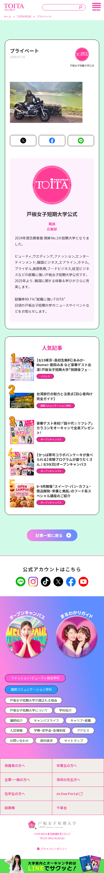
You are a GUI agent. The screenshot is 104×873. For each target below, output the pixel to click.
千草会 (62, 807)
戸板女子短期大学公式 (52, 214)
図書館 (10, 807)
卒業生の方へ (67, 765)
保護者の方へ (15, 765)
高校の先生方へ (68, 779)
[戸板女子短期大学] (14, 6)
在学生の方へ (15, 793)
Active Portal (67, 793)
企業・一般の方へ (17, 779)
